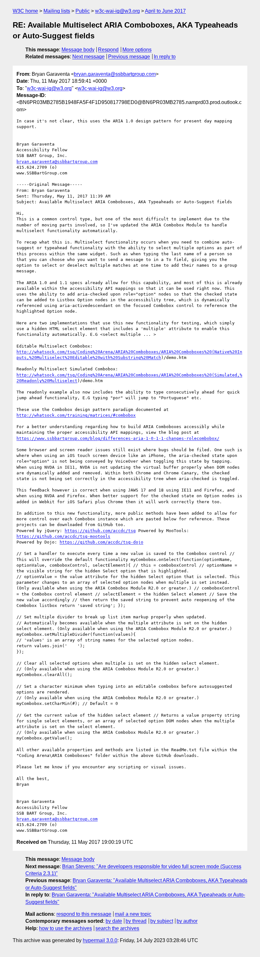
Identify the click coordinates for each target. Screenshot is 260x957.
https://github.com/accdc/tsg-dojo (101, 542)
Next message (88, 56)
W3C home (25, 11)
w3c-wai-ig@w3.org (117, 11)
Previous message (129, 56)
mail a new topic (133, 914)
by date (114, 921)
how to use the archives (65, 928)
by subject (161, 921)
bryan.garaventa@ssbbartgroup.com (115, 74)
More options (137, 49)
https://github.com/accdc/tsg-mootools (63, 536)
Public (82, 11)
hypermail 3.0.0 (100, 940)
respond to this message (83, 914)
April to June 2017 (165, 11)
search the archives (117, 928)
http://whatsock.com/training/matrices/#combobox (76, 415)
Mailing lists (56, 11)
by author (187, 921)
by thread (136, 921)
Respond (108, 49)
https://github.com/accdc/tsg (100, 530)
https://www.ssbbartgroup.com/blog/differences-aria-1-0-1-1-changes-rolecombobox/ (117, 438)
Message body (78, 49)
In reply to (165, 56)
